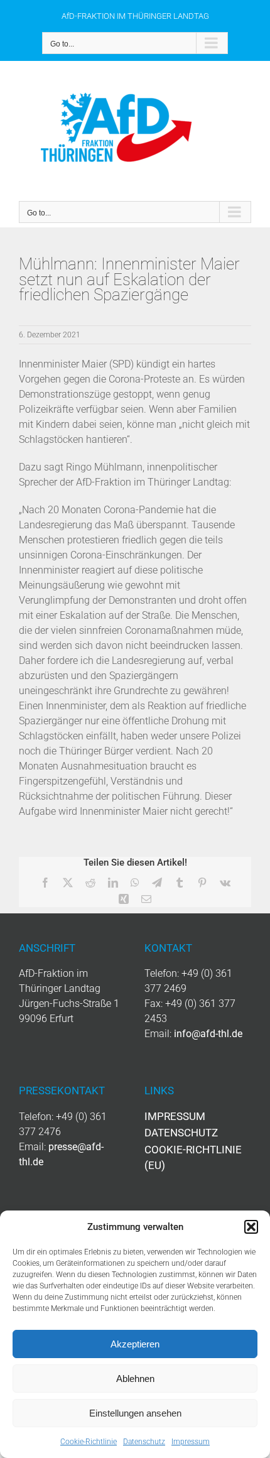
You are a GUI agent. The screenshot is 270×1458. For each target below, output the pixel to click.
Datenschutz (144, 1441)
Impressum (190, 1441)
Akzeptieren (135, 1344)
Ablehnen (135, 1378)
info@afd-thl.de (208, 1034)
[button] (251, 1227)
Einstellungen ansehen (135, 1413)
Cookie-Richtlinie (88, 1441)
